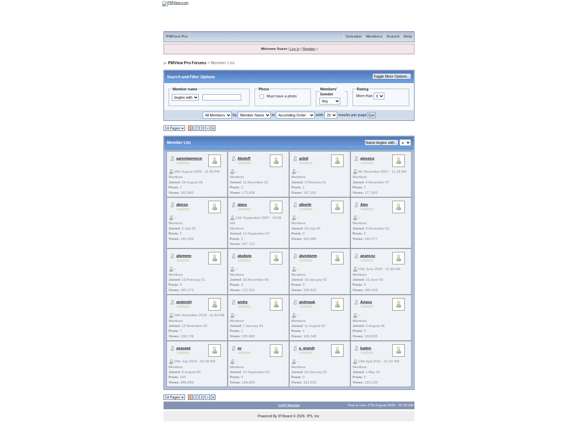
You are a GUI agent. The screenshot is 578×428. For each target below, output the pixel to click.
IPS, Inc (313, 416)
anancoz (367, 256)
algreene (183, 256)
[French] (406, 3)
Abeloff (244, 158)
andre (242, 302)
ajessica (367, 158)
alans (242, 204)
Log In (295, 49)
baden (365, 348)
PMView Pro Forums (187, 63)
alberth (305, 204)
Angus (366, 302)
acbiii (303, 158)
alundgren (308, 256)
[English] (387, 3)
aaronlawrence (189, 158)
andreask (307, 302)
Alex (364, 204)
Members (374, 36)
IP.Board (285, 416)
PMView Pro (177, 36)
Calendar (354, 36)
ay (239, 348)
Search (393, 36)
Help (408, 36)
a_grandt (307, 348)
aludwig (244, 256)
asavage (183, 348)
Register (309, 49)
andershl (184, 302)
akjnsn (182, 204)
